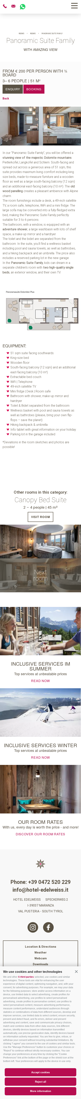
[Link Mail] (13, 6)
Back (6, 98)
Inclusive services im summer (40, 666)
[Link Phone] (5, 6)
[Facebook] (48, 927)
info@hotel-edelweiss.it (40, 890)
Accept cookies (40, 1072)
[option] (40, 126)
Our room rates (40, 821)
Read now (40, 680)
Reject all (40, 1081)
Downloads (40, 964)
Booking (33, 89)
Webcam (40, 958)
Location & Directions (40, 946)
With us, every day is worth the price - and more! (41, 827)
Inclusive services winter (40, 745)
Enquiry (13, 89)
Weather (40, 952)
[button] (76, 971)
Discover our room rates (40, 834)
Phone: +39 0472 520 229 (40, 882)
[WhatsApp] (22, 7)
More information (40, 1091)
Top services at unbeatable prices (40, 673)
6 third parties (26, 977)
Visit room (40, 517)
